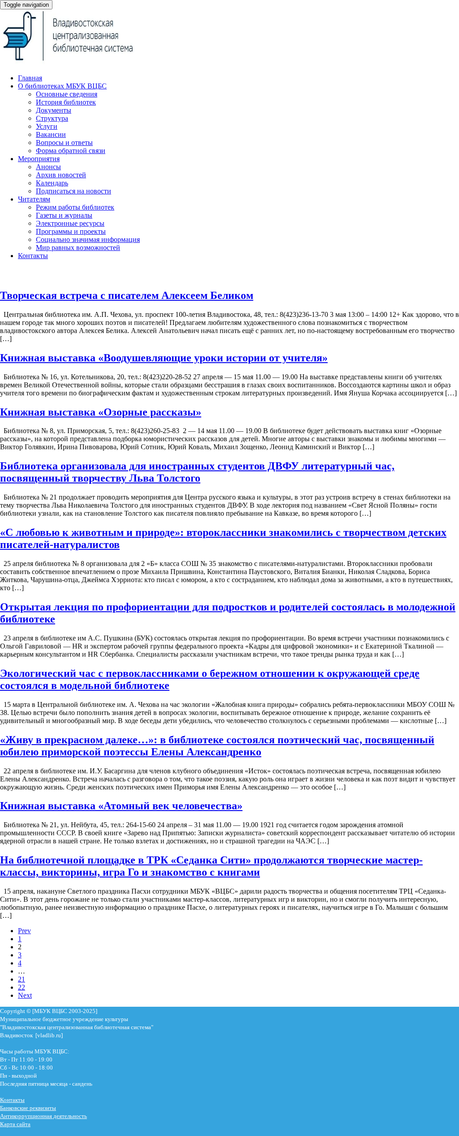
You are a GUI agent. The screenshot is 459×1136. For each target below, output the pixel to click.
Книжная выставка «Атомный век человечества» (121, 805)
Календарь (52, 183)
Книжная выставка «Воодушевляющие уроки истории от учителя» (164, 358)
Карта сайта (15, 1124)
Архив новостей (61, 175)
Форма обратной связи (70, 150)
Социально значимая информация (88, 239)
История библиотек (66, 102)
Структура (52, 118)
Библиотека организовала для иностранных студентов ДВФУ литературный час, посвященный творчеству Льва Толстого (197, 472)
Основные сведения (66, 94)
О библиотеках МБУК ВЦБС (62, 86)
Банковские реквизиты (28, 1108)
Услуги (46, 126)
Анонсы (48, 167)
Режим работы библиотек (75, 207)
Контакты (33, 255)
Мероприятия (39, 158)
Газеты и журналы (64, 215)
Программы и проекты (71, 231)
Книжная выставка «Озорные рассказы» (100, 412)
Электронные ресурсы (70, 223)
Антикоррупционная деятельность (43, 1116)
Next (25, 995)
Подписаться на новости (73, 191)
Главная (30, 78)
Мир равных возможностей (78, 247)
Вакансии (51, 134)
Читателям (34, 199)
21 (21, 979)
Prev (24, 930)
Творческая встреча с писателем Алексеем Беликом (126, 295)
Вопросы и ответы (64, 142)
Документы (53, 110)
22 (21, 987)
